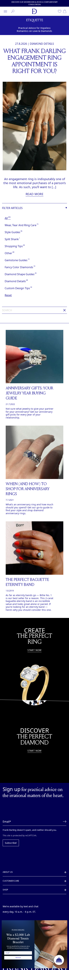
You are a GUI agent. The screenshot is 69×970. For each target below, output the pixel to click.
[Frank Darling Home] (34, 11)
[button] (63, 816)
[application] (59, 960)
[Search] (13, 11)
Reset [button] (8, 295)
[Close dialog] (65, 922)
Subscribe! (10, 837)
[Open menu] (5, 11)
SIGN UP (18, 957)
